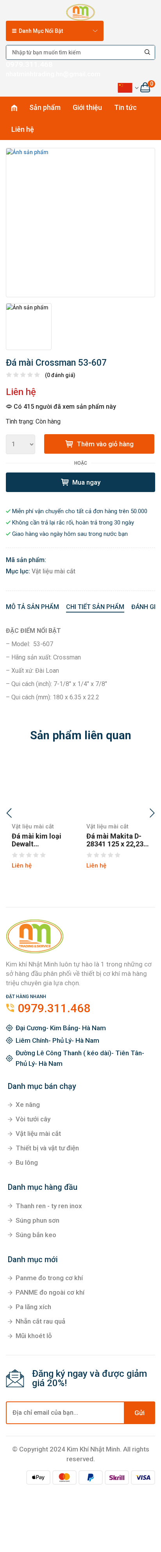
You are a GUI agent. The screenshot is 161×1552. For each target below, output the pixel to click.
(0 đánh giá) (60, 375)
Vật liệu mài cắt (53, 571)
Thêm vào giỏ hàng (104, 444)
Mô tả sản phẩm (32, 607)
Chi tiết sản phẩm (95, 607)
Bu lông (27, 1162)
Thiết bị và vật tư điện (47, 1148)
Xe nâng (28, 1104)
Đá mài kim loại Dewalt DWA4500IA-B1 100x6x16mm (36, 840)
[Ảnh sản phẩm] (80, 222)
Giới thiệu (87, 107)
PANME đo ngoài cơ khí (50, 1292)
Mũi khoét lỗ (34, 1336)
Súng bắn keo (36, 1235)
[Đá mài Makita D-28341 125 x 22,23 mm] (117, 787)
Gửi (139, 1413)
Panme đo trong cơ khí (49, 1278)
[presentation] (9, 814)
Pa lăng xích (33, 1307)
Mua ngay (85, 482)
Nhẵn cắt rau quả (40, 1321)
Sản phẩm (45, 107)
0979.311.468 (29, 64)
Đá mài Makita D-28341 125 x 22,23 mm (114, 840)
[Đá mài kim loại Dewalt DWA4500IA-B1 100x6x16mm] (43, 787)
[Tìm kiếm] (148, 52)
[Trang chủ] (80, 11)
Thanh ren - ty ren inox (49, 1206)
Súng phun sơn (37, 1220)
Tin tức (125, 107)
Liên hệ (22, 129)
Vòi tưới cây (33, 1119)
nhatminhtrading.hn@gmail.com (53, 74)
